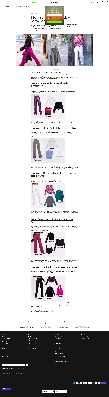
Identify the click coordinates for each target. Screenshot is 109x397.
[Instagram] (6, 376)
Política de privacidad (85, 338)
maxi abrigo (49, 168)
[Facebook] (3, 376)
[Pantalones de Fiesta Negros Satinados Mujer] (48, 288)
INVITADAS (13, 2)
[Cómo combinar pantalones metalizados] (48, 106)
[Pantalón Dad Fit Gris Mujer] (48, 150)
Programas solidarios (59, 346)
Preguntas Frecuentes (32, 338)
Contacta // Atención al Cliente (34, 348)
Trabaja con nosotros (59, 353)
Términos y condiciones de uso (87, 336)
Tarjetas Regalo (31, 346)
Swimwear (20, 2)
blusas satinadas (52, 303)
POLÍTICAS (83, 334)
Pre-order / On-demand (33, 345)
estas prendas (45, 215)
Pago (29, 340)
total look (40, 262)
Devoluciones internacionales (60, 362)
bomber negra (70, 122)
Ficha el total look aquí (53, 169)
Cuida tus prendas (58, 341)
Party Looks (4, 345)
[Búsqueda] (104, 2)
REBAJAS (33, 2)
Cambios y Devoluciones (33, 343)
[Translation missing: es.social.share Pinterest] (72, 26)
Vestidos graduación (6, 338)
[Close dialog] (62, 7)
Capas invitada (5, 343)
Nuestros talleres (58, 338)
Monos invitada (5, 340)
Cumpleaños (57, 348)
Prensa (56, 349)
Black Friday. (50, 311)
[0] (106, 2)
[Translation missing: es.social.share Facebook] (67, 26)
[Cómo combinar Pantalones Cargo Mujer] (48, 195)
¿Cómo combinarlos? (34, 302)
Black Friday (4, 348)
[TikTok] (14, 376)
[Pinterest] (11, 376)
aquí (45, 123)
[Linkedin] (16, 376)
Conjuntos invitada (6, 341)
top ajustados (73, 260)
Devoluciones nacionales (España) (61, 361)
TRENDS (4, 334)
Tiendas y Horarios (32, 336)
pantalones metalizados (47, 91)
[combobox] (48, 391)
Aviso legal (83, 341)
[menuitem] (4, 2)
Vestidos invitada (5, 336)
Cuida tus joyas (58, 343)
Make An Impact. (62, 273)
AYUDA (29, 334)
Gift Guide (4, 346)
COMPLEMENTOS (26, 2)
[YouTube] (8, 376)
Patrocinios (57, 345)
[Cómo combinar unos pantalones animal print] (48, 244)
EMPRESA (57, 334)
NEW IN (3, 2)
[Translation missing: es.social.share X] (69, 26)
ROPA (8, 2)
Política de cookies (84, 340)
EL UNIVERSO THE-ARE (8, 6)
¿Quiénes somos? (58, 336)
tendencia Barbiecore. (37, 92)
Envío (29, 341)
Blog (55, 351)
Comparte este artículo (72, 24)
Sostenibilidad (57, 340)
